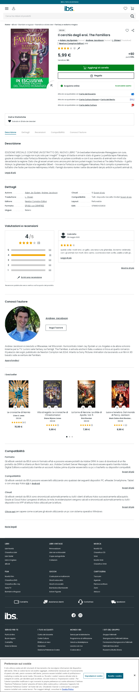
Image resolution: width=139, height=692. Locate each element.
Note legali (11, 526)
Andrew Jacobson (95, 40)
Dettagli (25, 132)
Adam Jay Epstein (69, 40)
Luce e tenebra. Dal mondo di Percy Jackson (120, 414)
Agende (97, 580)
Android (36, 483)
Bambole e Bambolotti (58, 588)
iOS (27, 483)
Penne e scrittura (100, 584)
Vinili (96, 556)
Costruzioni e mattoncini (59, 576)
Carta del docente (45, 634)
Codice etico (75, 650)
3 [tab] (72, 436)
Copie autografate (57, 556)
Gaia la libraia (11, 646)
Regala (98, 75)
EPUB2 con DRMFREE (34, 206)
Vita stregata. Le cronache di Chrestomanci (52, 414)
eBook (7, 564)
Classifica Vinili (100, 564)
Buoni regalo (10, 638)
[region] (69, 675)
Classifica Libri (11, 552)
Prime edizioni (55, 548)
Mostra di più (127, 268)
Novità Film (9, 576)
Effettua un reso (44, 642)
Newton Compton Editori (71, 43)
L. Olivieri (116, 40)
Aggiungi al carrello (98, 67)
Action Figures (55, 591)
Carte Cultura (43, 638)
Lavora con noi (76, 646)
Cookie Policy (68, 689)
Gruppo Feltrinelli (109, 634)
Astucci (97, 591)
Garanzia (41, 646)
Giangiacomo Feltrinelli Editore (115, 638)
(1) (38, 242)
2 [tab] (69, 436)
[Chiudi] (135, 675)
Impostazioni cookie (93, 675)
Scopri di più (99, 193)
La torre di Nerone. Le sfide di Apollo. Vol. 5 (86, 414)
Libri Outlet (9, 556)
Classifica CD (99, 552)
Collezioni (53, 560)
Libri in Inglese (10, 560)
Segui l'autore (56, 327)
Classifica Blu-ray (12, 584)
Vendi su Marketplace (79, 642)
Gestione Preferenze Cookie (49, 650)
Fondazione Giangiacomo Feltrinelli (117, 642)
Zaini (96, 588)
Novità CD (98, 548)
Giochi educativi (56, 580)
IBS (68, 60)
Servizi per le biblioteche (80, 634)
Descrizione (10, 132)
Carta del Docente (87, 94)
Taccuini (97, 576)
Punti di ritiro (10, 634)
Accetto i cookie (115, 675)
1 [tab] (66, 436)
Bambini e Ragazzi (12, 591)
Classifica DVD (11, 580)
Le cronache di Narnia (18, 412)
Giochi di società (56, 584)
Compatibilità (57, 132)
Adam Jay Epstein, (33, 193)
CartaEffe (9, 642)
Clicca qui (10, 511)
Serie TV (8, 588)
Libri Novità (9, 548)
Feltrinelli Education (111, 646)
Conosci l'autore (78, 132)
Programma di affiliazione (81, 638)
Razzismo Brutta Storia (112, 650)
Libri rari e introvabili (57, 552)
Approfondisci (12, 360)
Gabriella (71, 234)
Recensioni (40, 132)
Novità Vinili (98, 560)
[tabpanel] (19, 404)
